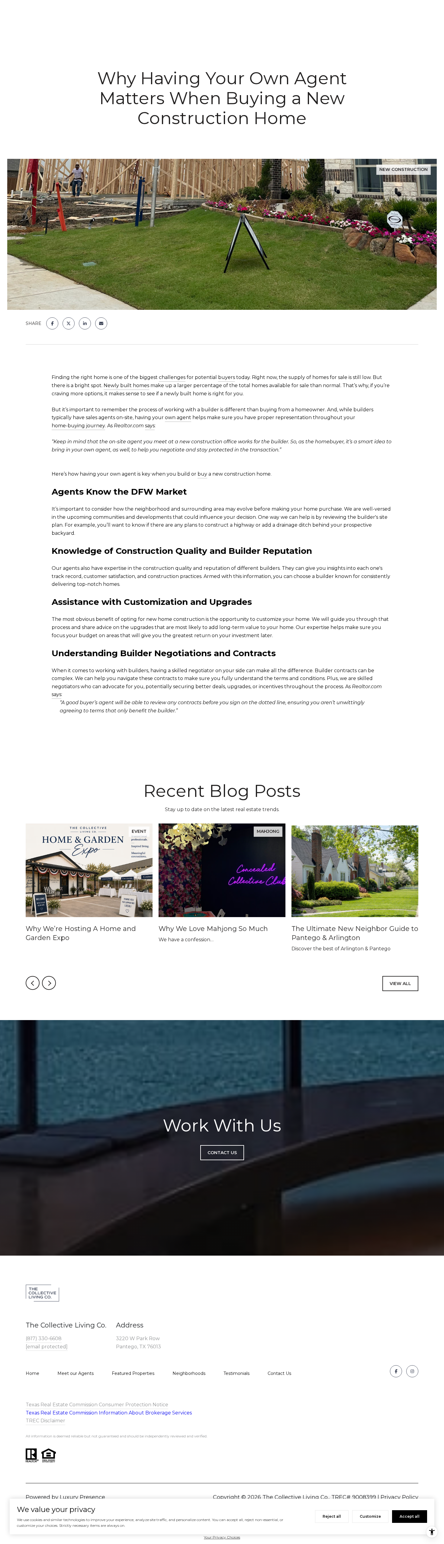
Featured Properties (133, 1373)
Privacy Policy (399, 1497)
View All (400, 983)
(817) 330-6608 (44, 1338)
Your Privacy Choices (222, 1537)
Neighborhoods (188, 1373)
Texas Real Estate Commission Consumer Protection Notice (97, 1405)
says (150, 426)
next (49, 983)
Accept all (410, 1516)
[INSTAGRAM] (412, 1371)
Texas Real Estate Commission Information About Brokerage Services (109, 1413)
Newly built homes (126, 385)
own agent (178, 417)
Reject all (332, 1516)
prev (33, 983)
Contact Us (279, 1373)
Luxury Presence (82, 1497)
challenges (172, 377)
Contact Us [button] (222, 1152)
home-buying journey (78, 426)
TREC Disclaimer (45, 1421)
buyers (226, 377)
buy (202, 474)
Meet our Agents (75, 1373)
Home (32, 1373)
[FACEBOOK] (396, 1371)
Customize (370, 1516)
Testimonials (236, 1373)
